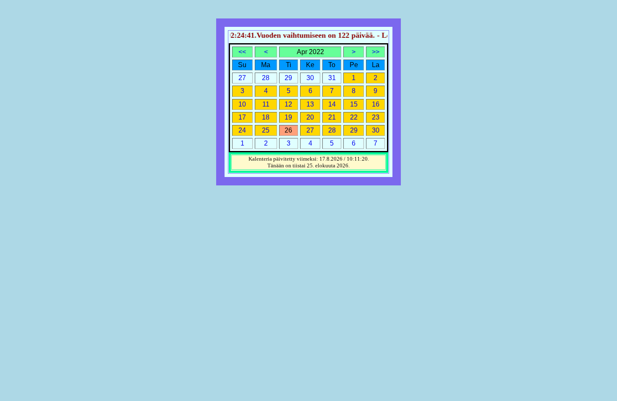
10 (242, 104)
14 (332, 104)
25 (265, 130)
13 (310, 104)
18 (265, 117)
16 (375, 104)
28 (332, 130)
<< (242, 51)
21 (332, 117)
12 (288, 104)
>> (375, 51)
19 (288, 117)
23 (375, 117)
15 (354, 104)
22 (354, 117)
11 (265, 104)
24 (242, 130)
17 (242, 117)
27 (310, 130)
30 (375, 130)
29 (354, 130)
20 (310, 117)
